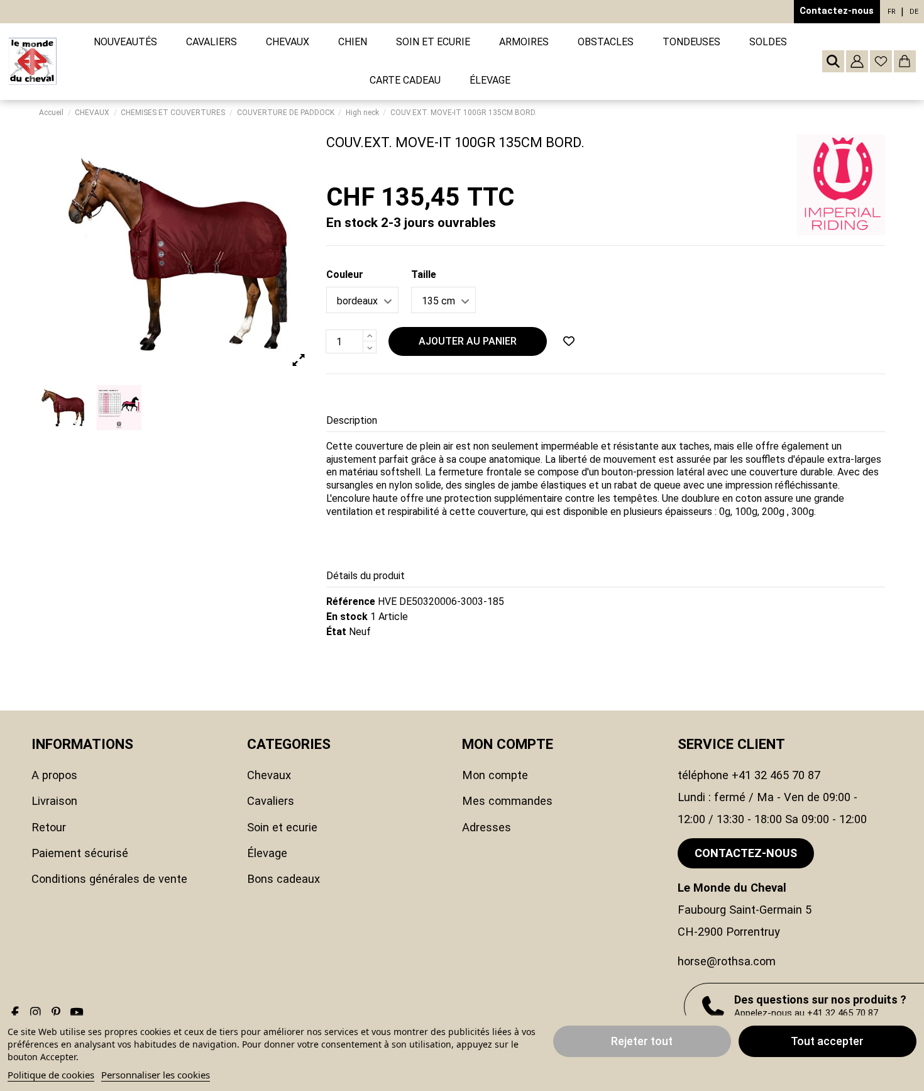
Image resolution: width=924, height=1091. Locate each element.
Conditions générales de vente (109, 878)
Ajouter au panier (468, 341)
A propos (54, 775)
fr (892, 12)
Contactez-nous (837, 10)
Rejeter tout (642, 1041)
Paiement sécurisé (79, 853)
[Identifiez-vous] (857, 61)
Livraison (54, 800)
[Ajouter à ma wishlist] (569, 341)
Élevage (267, 853)
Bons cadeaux (283, 878)
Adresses (486, 827)
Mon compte (495, 775)
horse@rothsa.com (727, 961)
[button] (211, 42)
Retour (48, 827)
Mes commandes (507, 800)
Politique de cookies (51, 1074)
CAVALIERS (270, 800)
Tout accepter (827, 1041)
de (914, 12)
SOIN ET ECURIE (282, 827)
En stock (347, 617)
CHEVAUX (269, 775)
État (336, 632)
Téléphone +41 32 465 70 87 (749, 775)
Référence (350, 601)
